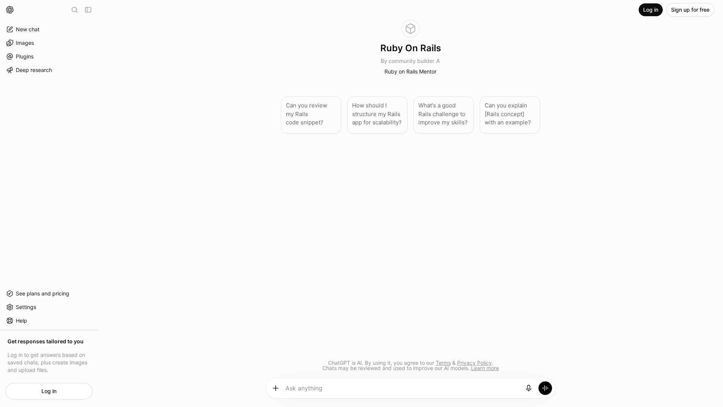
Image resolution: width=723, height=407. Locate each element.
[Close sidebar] (88, 10)
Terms (443, 363)
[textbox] (402, 391)
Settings (26, 307)
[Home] (10, 10)
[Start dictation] (528, 388)
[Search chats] (74, 10)
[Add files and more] (275, 388)
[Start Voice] (545, 388)
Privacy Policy (474, 363)
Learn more (485, 368)
